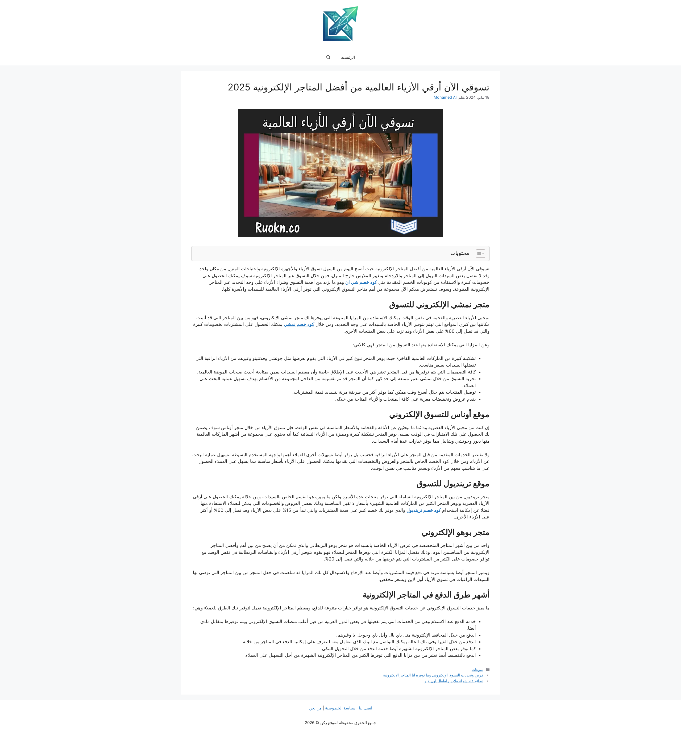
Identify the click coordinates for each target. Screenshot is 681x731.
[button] (328, 57)
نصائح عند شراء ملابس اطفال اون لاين (453, 681)
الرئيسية (348, 57)
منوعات (477, 669)
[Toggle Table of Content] (478, 253)
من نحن (315, 708)
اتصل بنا (365, 708)
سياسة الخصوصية (340, 708)
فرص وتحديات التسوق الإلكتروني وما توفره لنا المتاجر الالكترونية (433, 675)
